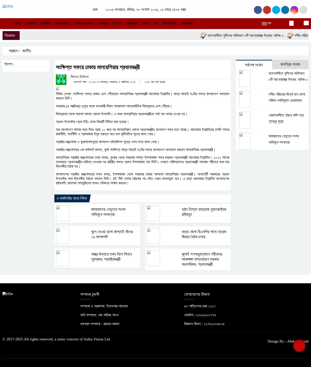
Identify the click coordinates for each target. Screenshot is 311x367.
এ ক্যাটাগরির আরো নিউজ (71, 198)
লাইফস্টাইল (169, 23)
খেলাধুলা (103, 23)
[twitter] (267, 10)
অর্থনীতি (45, 23)
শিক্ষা (145, 23)
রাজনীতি (30, 23)
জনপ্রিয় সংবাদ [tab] (290, 64)
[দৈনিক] (8, 6)
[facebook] (258, 10)
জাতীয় (16, 23)
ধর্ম (155, 23)
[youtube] (294, 10)
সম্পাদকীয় (187, 23)
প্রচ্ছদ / (14, 50)
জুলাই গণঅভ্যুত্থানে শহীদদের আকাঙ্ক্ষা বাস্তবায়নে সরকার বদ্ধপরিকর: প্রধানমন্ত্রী (202, 259)
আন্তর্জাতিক (62, 23)
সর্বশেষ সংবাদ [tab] (254, 65)
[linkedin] (285, 10)
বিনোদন (117, 23)
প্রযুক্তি (132, 23)
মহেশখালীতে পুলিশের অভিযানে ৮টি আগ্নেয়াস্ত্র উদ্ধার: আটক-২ (240, 35)
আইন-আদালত (84, 23)
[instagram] (276, 10)
